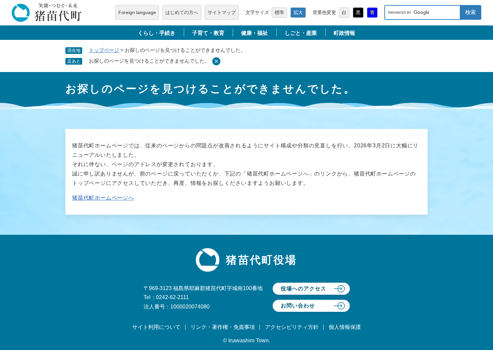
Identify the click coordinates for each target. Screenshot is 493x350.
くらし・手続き (156, 33)
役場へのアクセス (303, 288)
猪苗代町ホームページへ (103, 198)
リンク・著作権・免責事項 (222, 327)
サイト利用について (156, 327)
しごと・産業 (301, 33)
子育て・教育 (208, 33)
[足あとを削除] (216, 61)
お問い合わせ (298, 305)
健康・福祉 (254, 33)
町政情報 (344, 33)
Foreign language (137, 12)
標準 (279, 12)
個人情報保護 (345, 327)
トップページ (104, 50)
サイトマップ (222, 12)
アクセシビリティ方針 (292, 327)
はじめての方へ (181, 12)
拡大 (298, 12)
